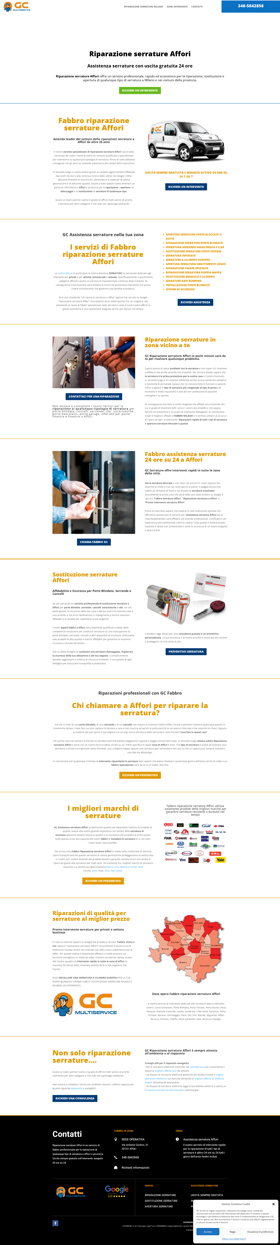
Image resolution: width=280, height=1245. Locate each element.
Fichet (133, 866)
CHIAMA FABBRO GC (94, 542)
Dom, (95, 870)
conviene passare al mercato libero (166, 1090)
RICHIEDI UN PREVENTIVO (140, 775)
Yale (113, 870)
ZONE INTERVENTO (177, 6)
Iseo (107, 870)
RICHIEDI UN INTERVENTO (140, 90)
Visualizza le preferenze (260, 1231)
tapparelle (76, 1088)
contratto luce (197, 1066)
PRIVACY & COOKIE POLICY (234, 1239)
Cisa (116, 866)
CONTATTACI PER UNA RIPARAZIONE (94, 396)
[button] (273, 1204)
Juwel (119, 870)
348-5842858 (251, 5)
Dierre (109, 866)
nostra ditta (64, 273)
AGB (140, 866)
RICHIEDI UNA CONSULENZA (75, 1098)
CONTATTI (197, 6)
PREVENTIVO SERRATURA (186, 651)
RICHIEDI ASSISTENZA (195, 302)
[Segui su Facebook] (55, 1223)
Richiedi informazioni (135, 1168)
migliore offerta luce (166, 1070)
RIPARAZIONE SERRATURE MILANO (143, 6)
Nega (232, 1231)
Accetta (208, 1231)
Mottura (124, 866)
